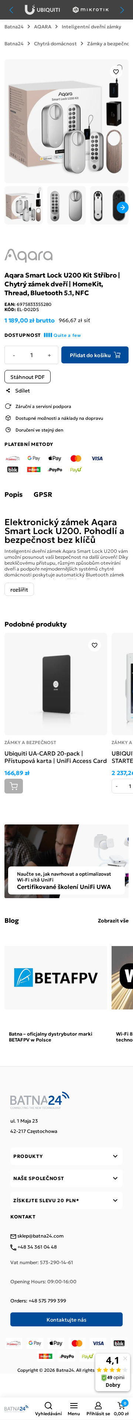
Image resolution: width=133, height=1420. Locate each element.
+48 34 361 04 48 (36, 1247)
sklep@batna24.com (40, 1236)
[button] (48, 1408)
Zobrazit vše (113, 920)
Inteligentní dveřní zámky (91, 26)
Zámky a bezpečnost (30, 742)
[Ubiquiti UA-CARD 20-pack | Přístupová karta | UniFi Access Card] (55, 684)
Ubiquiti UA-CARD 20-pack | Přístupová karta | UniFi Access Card (55, 756)
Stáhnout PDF (27, 377)
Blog (11, 920)
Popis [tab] (13, 494)
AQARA (42, 26)
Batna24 (14, 26)
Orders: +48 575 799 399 (38, 1301)
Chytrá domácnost (55, 43)
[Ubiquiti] (42, 10)
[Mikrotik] (91, 10)
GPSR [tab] (43, 494)
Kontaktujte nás (66, 1319)
